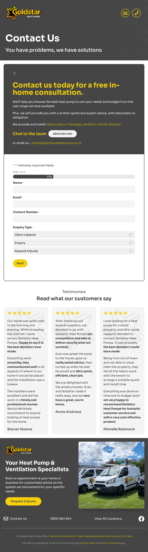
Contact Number (26, 212)
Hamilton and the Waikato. (102, 124)
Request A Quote (26, 251)
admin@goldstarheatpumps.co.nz (57, 143)
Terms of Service (110, 543)
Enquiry (20, 242)
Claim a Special (25, 234)
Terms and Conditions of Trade (66, 536)
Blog (129, 536)
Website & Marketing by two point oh (105, 536)
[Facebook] (141, 519)
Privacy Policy (87, 543)
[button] (125, 13)
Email (18, 197)
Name (18, 182)
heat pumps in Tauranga (63, 124)
